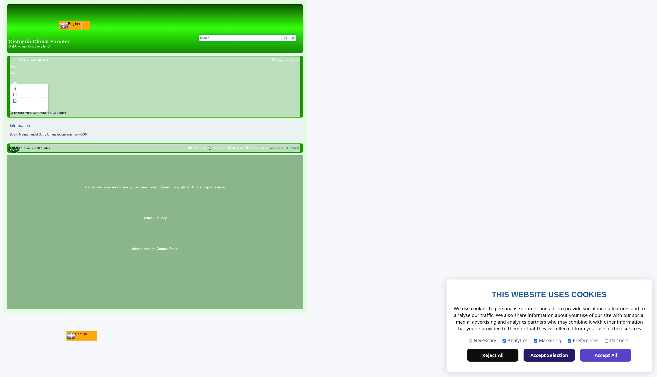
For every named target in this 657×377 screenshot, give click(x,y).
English (74, 24)
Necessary (485, 340)
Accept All (606, 355)
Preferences (585, 340)
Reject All (493, 355)
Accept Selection (549, 355)
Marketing (550, 340)
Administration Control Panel (155, 249)
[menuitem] (29, 88)
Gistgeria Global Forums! (152, 187)
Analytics (517, 340)
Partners (619, 340)
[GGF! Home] (21, 30)
